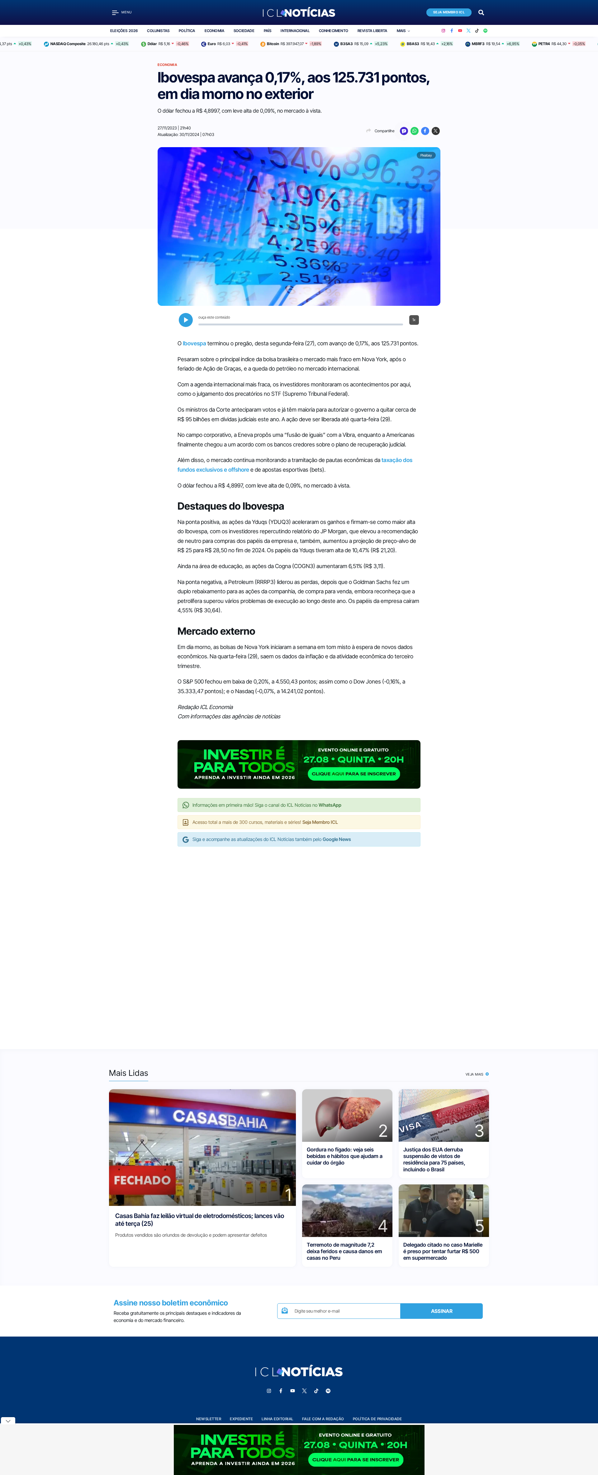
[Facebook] (452, 30)
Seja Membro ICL (449, 12)
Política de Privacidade (377, 1419)
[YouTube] (460, 30)
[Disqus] (299, 941)
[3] (444, 1115)
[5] (444, 1210)
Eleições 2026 (124, 30)
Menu (126, 12)
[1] (202, 1147)
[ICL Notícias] (299, 12)
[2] (347, 1115)
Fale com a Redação (323, 1419)
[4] (347, 1210)
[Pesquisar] (481, 12)
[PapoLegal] (404, 131)
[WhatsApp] (415, 131)
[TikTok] (477, 30)
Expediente (241, 1419)
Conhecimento (333, 30)
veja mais (475, 1074)
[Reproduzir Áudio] (186, 320)
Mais (401, 30)
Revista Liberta (372, 30)
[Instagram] (443, 30)
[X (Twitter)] (469, 30)
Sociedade (244, 30)
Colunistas (158, 30)
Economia (214, 30)
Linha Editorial (277, 1419)
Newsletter (208, 1419)
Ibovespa (194, 343)
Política (187, 30)
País (268, 30)
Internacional (295, 30)
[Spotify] (485, 30)
